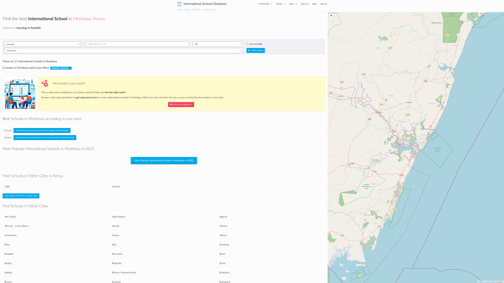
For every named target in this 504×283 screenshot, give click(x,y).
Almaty (115, 226)
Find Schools (264, 4)
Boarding (254, 44)
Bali (114, 245)
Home (179, 10)
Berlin (222, 263)
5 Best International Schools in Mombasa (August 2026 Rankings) (42, 130)
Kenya (187, 10)
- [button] (331, 19)
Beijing (8, 263)
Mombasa (196, 10)
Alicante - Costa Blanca (17, 226)
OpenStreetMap (490, 282)
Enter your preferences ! (182, 104)
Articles (279, 4)
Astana (115, 235)
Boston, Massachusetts (124, 272)
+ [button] (331, 15)
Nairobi (116, 187)
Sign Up (324, 4)
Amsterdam (11, 235)
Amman (223, 226)
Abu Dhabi (10, 217)
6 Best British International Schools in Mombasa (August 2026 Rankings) (44, 137)
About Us (304, 4)
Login (314, 4)
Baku (7, 245)
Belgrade (116, 263)
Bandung (224, 245)
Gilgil (7, 187)
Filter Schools (257, 50)
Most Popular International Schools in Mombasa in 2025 (164, 160)
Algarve (223, 217)
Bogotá (8, 272)
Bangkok (9, 254)
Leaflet (480, 282)
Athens (223, 235)
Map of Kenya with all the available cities (21, 196)
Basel (222, 254)
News (291, 4)
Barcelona (117, 254)
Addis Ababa (118, 217)
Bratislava (224, 272)
